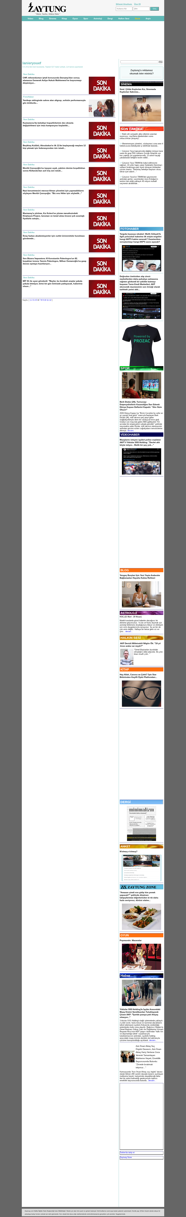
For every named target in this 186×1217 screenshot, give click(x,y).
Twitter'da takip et (127, 1152)
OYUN (124, 935)
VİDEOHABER (130, 434)
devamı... (131, 431)
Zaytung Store (126, 1157)
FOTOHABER (129, 228)
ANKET (125, 846)
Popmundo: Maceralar (131, 940)
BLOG (124, 570)
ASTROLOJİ (128, 612)
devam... (129, 631)
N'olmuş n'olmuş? (128, 851)
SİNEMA (126, 84)
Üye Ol (137, 4)
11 (48, 300)
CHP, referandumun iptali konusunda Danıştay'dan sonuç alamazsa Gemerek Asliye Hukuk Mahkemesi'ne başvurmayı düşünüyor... (52, 80)
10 (45, 300)
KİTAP (124, 669)
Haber (125, 976)
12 (50, 300)
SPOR (125, 368)
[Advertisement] (92, 39)
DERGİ (125, 802)
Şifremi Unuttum (124, 4)
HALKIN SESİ (130, 638)
